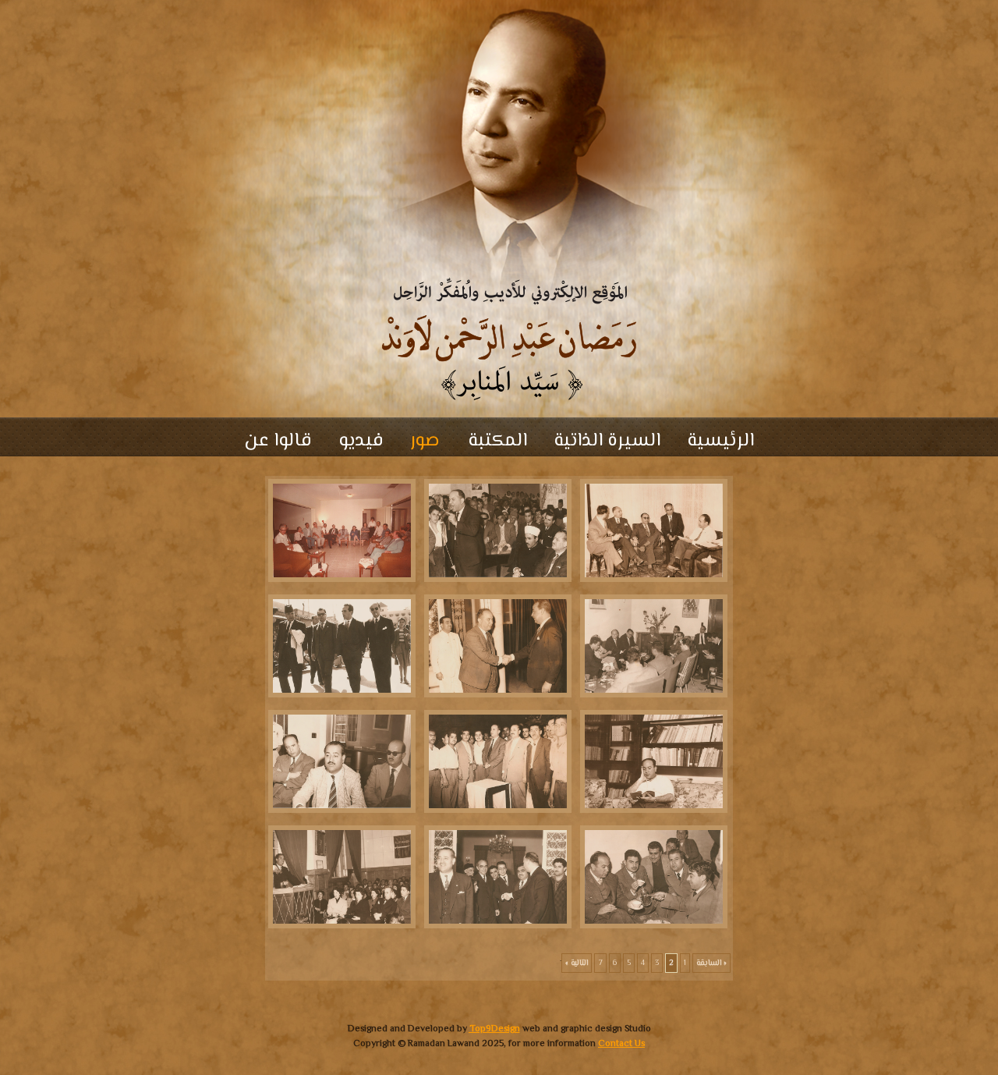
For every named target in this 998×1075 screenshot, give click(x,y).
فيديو (361, 441)
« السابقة (711, 963)
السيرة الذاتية (607, 441)
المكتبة (495, 441)
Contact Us (621, 1044)
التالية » (576, 963)
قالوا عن (278, 441)
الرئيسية (720, 441)
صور (425, 441)
